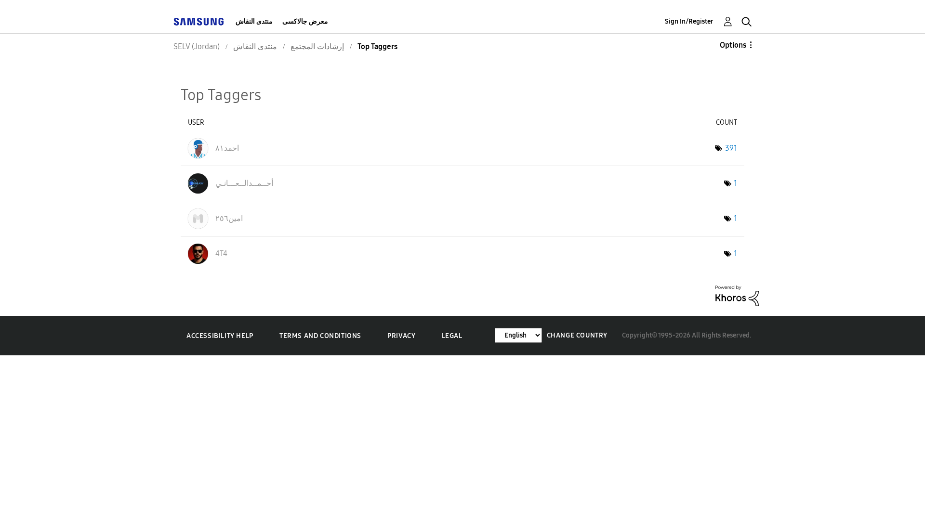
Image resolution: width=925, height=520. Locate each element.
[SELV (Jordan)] (198, 21)
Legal (452, 336)
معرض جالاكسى (305, 21)
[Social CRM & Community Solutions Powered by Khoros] (737, 294)
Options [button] (733, 45)
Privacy (401, 336)
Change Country (577, 335)
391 (731, 148)
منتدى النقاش (254, 21)
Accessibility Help (219, 336)
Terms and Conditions (320, 336)
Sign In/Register (689, 21)
